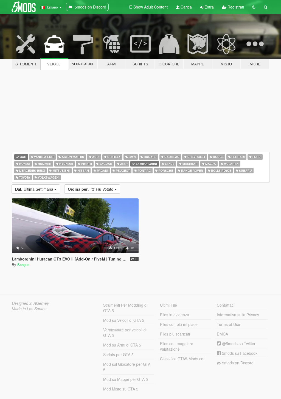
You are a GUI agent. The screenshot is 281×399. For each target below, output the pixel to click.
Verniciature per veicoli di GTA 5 (125, 332)
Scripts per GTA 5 (118, 354)
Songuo (23, 264)
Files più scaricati (175, 334)
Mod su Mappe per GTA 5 (125, 379)
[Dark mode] (254, 7)
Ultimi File (168, 305)
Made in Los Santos (29, 308)
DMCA (222, 334)
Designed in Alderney (30, 303)
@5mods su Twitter (238, 343)
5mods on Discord (237, 362)
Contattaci (225, 305)
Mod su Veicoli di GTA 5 (123, 320)
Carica (185, 7)
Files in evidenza (174, 314)
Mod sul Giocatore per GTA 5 (126, 366)
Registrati (235, 7)
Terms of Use (228, 324)
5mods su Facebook (239, 353)
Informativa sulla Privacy (238, 314)
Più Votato (91, 189)
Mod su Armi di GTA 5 (122, 345)
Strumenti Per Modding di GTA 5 (125, 307)
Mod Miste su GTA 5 (120, 389)
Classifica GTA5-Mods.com (183, 358)
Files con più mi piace (179, 324)
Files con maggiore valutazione (176, 346)
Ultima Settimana (34, 189)
